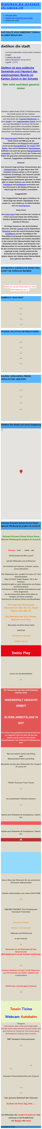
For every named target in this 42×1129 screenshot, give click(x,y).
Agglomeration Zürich (25, 121)
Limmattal (5, 153)
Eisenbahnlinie (20, 146)
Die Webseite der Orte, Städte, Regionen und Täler (21, 618)
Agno (28, 1121)
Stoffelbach (21, 184)
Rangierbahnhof (34, 151)
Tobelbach (7, 184)
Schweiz (11, 550)
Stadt (8, 121)
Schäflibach (10, 233)
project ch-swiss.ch (27, 1115)
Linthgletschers (10, 169)
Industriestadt (11, 138)
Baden (5, 148)
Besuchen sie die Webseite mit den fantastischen (21, 950)
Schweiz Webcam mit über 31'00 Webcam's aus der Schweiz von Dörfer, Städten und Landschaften (21, 973)
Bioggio (18, 1121)
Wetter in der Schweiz (21, 928)
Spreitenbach (34, 148)
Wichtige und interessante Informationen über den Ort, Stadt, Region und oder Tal (21, 607)
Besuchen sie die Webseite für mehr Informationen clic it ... (19, 288)
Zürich (32, 146)
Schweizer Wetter (21, 922)
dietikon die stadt (14, 57)
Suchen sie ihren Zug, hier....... (21, 1103)
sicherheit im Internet (21, 636)
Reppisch (25, 143)
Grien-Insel (10, 214)
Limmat (36, 143)
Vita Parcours (24, 205)
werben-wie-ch (20, 641)
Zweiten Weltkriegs (28, 119)
